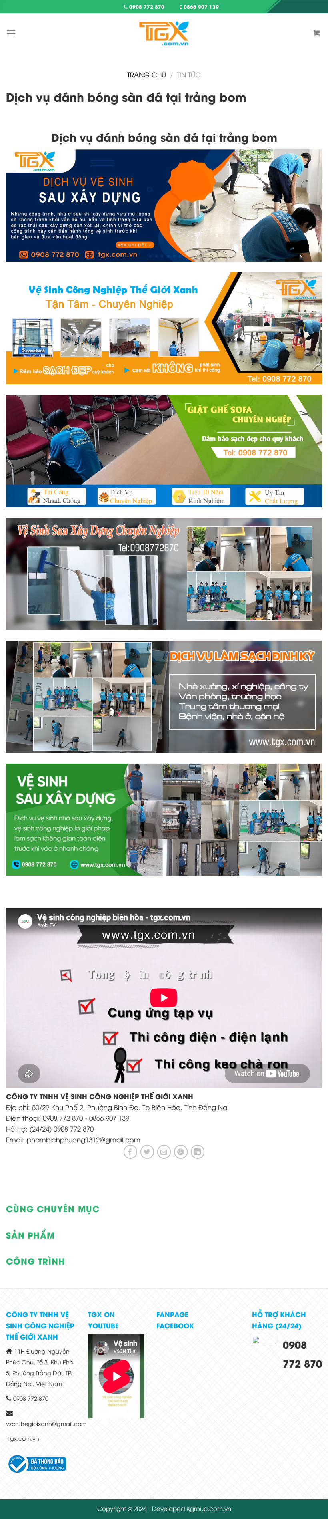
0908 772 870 (146, 6)
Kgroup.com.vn (208, 1508)
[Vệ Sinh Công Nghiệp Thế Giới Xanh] (164, 33)
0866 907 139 (200, 6)
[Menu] (11, 33)
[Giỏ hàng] (317, 33)
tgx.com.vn (23, 1438)
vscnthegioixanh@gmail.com (46, 1423)
